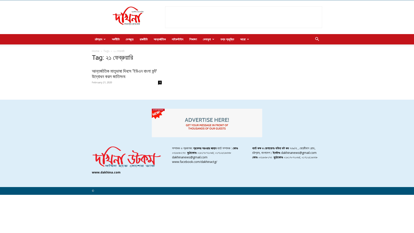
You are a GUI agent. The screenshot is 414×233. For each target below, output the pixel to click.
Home (95, 51)
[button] (317, 40)
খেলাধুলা (207, 39)
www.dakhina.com (106, 172)
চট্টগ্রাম (98, 39)
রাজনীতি (144, 39)
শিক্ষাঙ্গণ (193, 39)
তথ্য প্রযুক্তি (227, 39)
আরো (243, 39)
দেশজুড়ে (130, 39)
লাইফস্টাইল (177, 39)
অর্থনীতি (116, 39)
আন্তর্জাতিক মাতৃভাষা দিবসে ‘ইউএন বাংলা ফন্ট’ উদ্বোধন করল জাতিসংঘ (124, 74)
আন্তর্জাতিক (160, 39)
